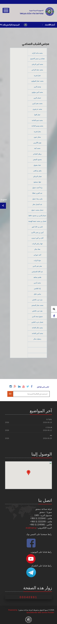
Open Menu (6, 10)
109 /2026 (49, 427)
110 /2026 (49, 419)
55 (51, 435)
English (4, 200)
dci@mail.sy (31, 528)
